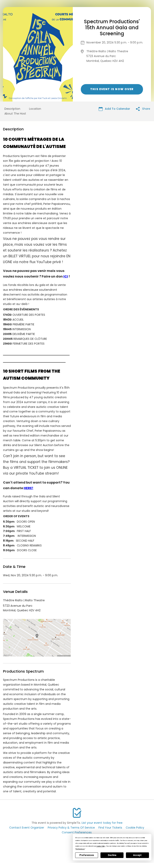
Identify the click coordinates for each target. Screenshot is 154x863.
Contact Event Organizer (26, 828)
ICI (65, 276)
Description (12, 109)
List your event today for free (102, 823)
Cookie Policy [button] (100, 846)
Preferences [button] (80, 849)
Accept (137, 855)
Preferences (86, 855)
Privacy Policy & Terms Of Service (71, 828)
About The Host (15, 114)
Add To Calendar (117, 109)
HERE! (28, 488)
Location (35, 109)
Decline (112, 855)
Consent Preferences (77, 832)
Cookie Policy (135, 828)
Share (145, 109)
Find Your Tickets (110, 828)
